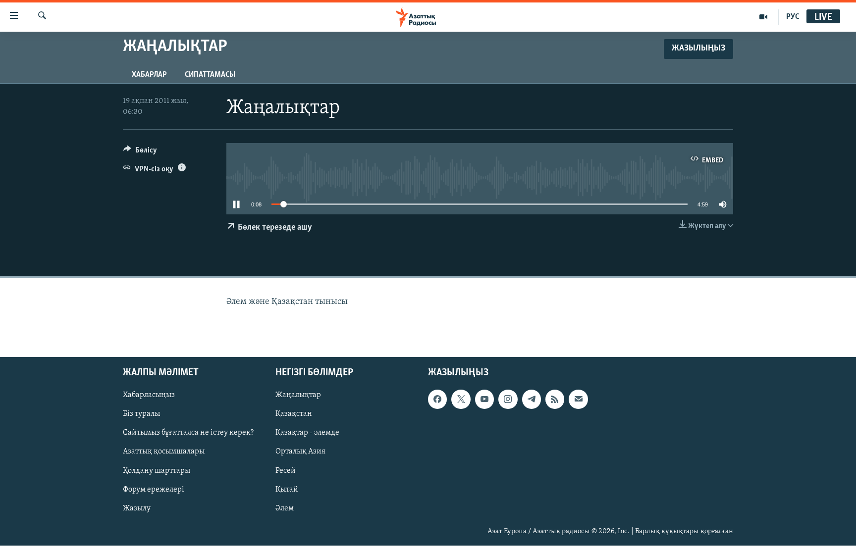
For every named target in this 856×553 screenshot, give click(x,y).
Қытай (286, 490)
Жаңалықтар (298, 396)
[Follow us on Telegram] (531, 399)
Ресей (285, 471)
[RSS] (554, 399)
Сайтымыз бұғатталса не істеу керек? (188, 433)
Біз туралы (141, 414)
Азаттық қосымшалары (164, 452)
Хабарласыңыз (149, 396)
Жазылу (137, 508)
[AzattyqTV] (764, 16)
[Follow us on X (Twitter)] (460, 399)
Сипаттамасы (210, 75)
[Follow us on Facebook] (437, 399)
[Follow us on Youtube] (484, 399)
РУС (793, 17)
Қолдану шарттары (156, 471)
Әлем (284, 508)
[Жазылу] (578, 399)
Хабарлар (149, 75)
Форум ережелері (153, 490)
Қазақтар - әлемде (307, 433)
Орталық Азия (300, 452)
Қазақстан (293, 414)
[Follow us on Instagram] (507, 399)
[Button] (140, 152)
